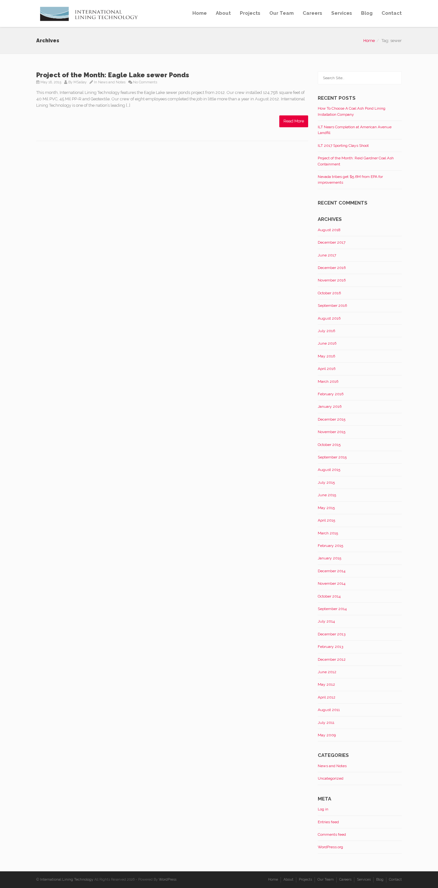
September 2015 (332, 457)
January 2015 (329, 558)
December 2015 (331, 419)
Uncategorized (330, 778)
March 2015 (328, 533)
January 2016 (329, 406)
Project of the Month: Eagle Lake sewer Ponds (112, 75)
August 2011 (329, 710)
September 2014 (332, 609)
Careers (312, 13)
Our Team (281, 13)
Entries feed (328, 822)
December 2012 (332, 659)
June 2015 (327, 495)
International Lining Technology (66, 879)
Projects (250, 13)
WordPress (167, 879)
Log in (323, 809)
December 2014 (331, 571)
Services (341, 13)
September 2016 (332, 305)
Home (199, 13)
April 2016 (326, 368)
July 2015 (326, 482)
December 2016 (332, 267)
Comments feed (332, 834)
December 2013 (331, 634)
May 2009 (327, 735)
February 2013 (330, 646)
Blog (367, 13)
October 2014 (329, 596)
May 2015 (326, 508)
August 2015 (329, 469)
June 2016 (327, 343)
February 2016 (330, 394)
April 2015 (326, 520)
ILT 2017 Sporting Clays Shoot (343, 145)
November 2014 (331, 583)
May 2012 (326, 684)
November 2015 (331, 432)
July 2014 (326, 621)
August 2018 (329, 230)
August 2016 (329, 318)
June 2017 (327, 255)
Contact (392, 13)
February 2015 (330, 545)
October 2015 (329, 444)
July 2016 (326, 331)
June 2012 (327, 672)
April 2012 (326, 697)
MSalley (80, 82)
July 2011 (326, 722)
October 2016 (329, 293)
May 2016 (326, 356)
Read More (293, 121)
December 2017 (331, 242)
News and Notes (111, 82)
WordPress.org (330, 847)
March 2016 (328, 381)
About (223, 13)
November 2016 (332, 280)
